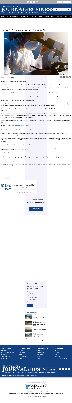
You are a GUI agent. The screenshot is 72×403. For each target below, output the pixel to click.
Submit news (39, 350)
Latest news (4, 350)
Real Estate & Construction (12, 16)
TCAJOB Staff (11, 77)
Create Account (67, 2)
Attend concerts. (32, 301)
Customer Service (25, 348)
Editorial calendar (23, 356)
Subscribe (14, 2)
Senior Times (68, 16)
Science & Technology (15, 174)
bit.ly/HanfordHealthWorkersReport (20, 125)
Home (2, 2)
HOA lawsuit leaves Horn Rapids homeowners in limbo (39, 324)
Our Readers (22, 350)
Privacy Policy (58, 356)
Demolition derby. (32, 292)
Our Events (57, 352)
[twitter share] (64, 77)
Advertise (21, 2)
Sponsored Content (49, 16)
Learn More (59, 348)
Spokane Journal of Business (61, 358)
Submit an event (40, 352)
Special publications (5, 356)
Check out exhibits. (33, 297)
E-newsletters (40, 354)
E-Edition (34, 16)
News (2, 16)
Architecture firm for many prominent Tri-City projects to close (39, 317)
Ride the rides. (31, 299)
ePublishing (44, 396)
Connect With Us (43, 348)
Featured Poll (32, 283)
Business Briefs (5, 174)
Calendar (40, 16)
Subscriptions (22, 352)
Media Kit (21, 358)
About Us (8, 2)
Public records (4, 354)
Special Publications (25, 16)
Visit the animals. (32, 295)
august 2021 (7, 178)
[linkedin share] (61, 77)
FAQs (56, 354)
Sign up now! (36, 208)
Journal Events (59, 16)
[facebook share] (67, 77)
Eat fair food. (31, 293)
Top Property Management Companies (35, 340)
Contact (39, 358)
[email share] (69, 77)
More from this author (23, 192)
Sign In (59, 2)
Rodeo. (30, 290)
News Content (6, 348)
